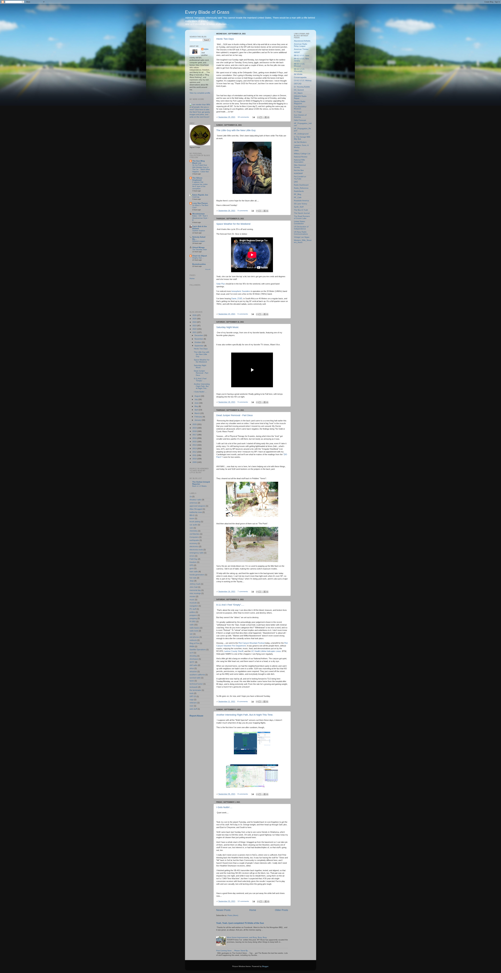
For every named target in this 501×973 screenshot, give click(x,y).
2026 (194, 315)
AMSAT (297, 52)
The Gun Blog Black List (198, 162)
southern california (197, 675)
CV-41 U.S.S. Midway (303, 81)
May (197, 406)
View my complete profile (200, 93)
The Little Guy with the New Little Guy (236, 130)
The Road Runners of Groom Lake (302, 217)
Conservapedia (300, 77)
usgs (191, 700)
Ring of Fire (194, 643)
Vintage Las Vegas (301, 237)
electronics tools (196, 550)
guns (192, 568)
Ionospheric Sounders (240, 291)
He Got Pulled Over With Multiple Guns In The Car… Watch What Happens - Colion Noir (201, 168)
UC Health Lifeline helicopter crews (266, 651)
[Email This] (258, 117)
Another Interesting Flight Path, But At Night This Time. (244, 714)
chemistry (194, 531)
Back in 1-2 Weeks (199, 486)
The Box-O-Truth (301, 210)
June (197, 403)
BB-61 (192, 515)
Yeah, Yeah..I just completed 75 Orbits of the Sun (240, 923)
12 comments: (244, 901)
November (199, 339)
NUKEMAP (298, 173)
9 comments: (243, 211)
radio (192, 625)
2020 (194, 424)
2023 (194, 326)
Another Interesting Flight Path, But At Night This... (202, 386)
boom (192, 518)
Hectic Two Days (225, 39)
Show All (207, 269)
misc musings (195, 593)
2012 (194, 452)
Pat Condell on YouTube (300, 178)
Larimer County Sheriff (233, 651)
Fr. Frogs (298, 112)
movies (192, 596)
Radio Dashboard (301, 185)
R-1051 (193, 622)
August (198, 396)
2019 (194, 428)
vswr (191, 706)
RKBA (192, 646)
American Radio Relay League (300, 45)
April (197, 410)
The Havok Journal (302, 213)
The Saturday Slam (199, 250)
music (192, 600)
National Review (300, 157)
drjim (206, 49)
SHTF (192, 662)
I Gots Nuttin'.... (224, 807)
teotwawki (194, 687)
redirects (193, 640)
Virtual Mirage (198, 247)
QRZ (296, 182)
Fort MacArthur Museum (300, 108)
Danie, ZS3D (236, 298)
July (196, 399)
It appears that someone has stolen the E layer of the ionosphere (200, 185)
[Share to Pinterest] (268, 117)
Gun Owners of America (300, 116)
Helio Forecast (300, 120)
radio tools (194, 631)
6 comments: (243, 314)
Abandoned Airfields (302, 41)
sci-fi (191, 653)
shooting (193, 656)
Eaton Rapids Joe (200, 195)
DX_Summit (299, 90)
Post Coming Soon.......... (233, 951)
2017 (194, 435)
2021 (194, 332)
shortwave (194, 659)
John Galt (194, 587)
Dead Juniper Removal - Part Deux (234, 415)
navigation (194, 606)
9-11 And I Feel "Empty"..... (230, 604)
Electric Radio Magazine (299, 102)
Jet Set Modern (300, 142)
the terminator (195, 690)
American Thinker (301, 49)
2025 (194, 319)
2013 (194, 449)
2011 (194, 455)
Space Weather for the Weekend (233, 224)
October (198, 342)
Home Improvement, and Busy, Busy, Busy (247, 937)
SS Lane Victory (300, 204)
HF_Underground (301, 134)
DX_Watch (298, 93)
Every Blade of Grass (207, 12)
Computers (194, 537)
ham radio (194, 572)
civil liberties (194, 534)
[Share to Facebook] (265, 117)
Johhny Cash (195, 584)
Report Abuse (196, 716)
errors (192, 556)
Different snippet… (199, 241)
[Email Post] (253, 117)
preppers (193, 615)
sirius (192, 668)
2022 (194, 329)
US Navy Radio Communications (301, 233)
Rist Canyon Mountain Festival (251, 643)
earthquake (194, 540)
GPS (191, 565)
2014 (194, 445)
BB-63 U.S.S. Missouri (299, 65)
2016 (194, 438)
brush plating (195, 522)
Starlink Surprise (198, 231)
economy (193, 543)
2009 (194, 462)
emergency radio (197, 553)
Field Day (193, 559)
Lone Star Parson (200, 203)
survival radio (195, 678)
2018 (194, 431)
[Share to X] (263, 117)
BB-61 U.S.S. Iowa (301, 55)
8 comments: (243, 702)
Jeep (192, 581)
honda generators (197, 575)
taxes (192, 681)
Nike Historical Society (300, 166)
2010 (194, 459)
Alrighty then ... (198, 258)
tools (191, 693)
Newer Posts (223, 910)
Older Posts (281, 910)
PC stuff (193, 609)
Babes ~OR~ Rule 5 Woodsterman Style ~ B (200, 218)
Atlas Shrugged (196, 509)
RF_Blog (297, 194)
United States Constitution (299, 223)
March (197, 413)
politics (192, 612)
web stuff (193, 709)
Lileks (296, 150)
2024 (194, 322)
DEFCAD (297, 84)
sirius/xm (193, 672)
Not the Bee (299, 170)
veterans (193, 703)
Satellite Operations (198, 650)
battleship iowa (196, 512)
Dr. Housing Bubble (302, 87)
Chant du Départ (199, 256)
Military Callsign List (302, 154)
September (199, 346)
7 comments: (243, 592)
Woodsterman (198, 214)
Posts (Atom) (233, 915)
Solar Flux (220, 284)
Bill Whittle (298, 74)
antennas (193, 503)
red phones (194, 637)
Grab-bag (195, 197)
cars (191, 528)
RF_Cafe (297, 197)
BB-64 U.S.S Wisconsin (299, 70)
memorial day (195, 590)
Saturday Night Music (227, 327)
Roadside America (301, 201)
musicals (193, 603)
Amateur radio (195, 500)
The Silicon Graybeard (197, 179)
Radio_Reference (301, 188)
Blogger (265, 966)
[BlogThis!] (261, 117)
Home (252, 910)
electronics (194, 547)
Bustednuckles (199, 264)
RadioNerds (299, 191)
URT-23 (193, 696)
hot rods (193, 578)
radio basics (194, 628)
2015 (194, 442)
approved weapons (197, 506)
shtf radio (193, 665)
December (199, 335)
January (198, 420)
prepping (193, 618)
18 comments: (244, 117)
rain (191, 634)
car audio (193, 525)
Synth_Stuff (298, 207)
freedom (193, 562)
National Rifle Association (299, 161)
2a (191, 497)
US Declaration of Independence (301, 228)
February (199, 417)
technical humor (196, 684)
